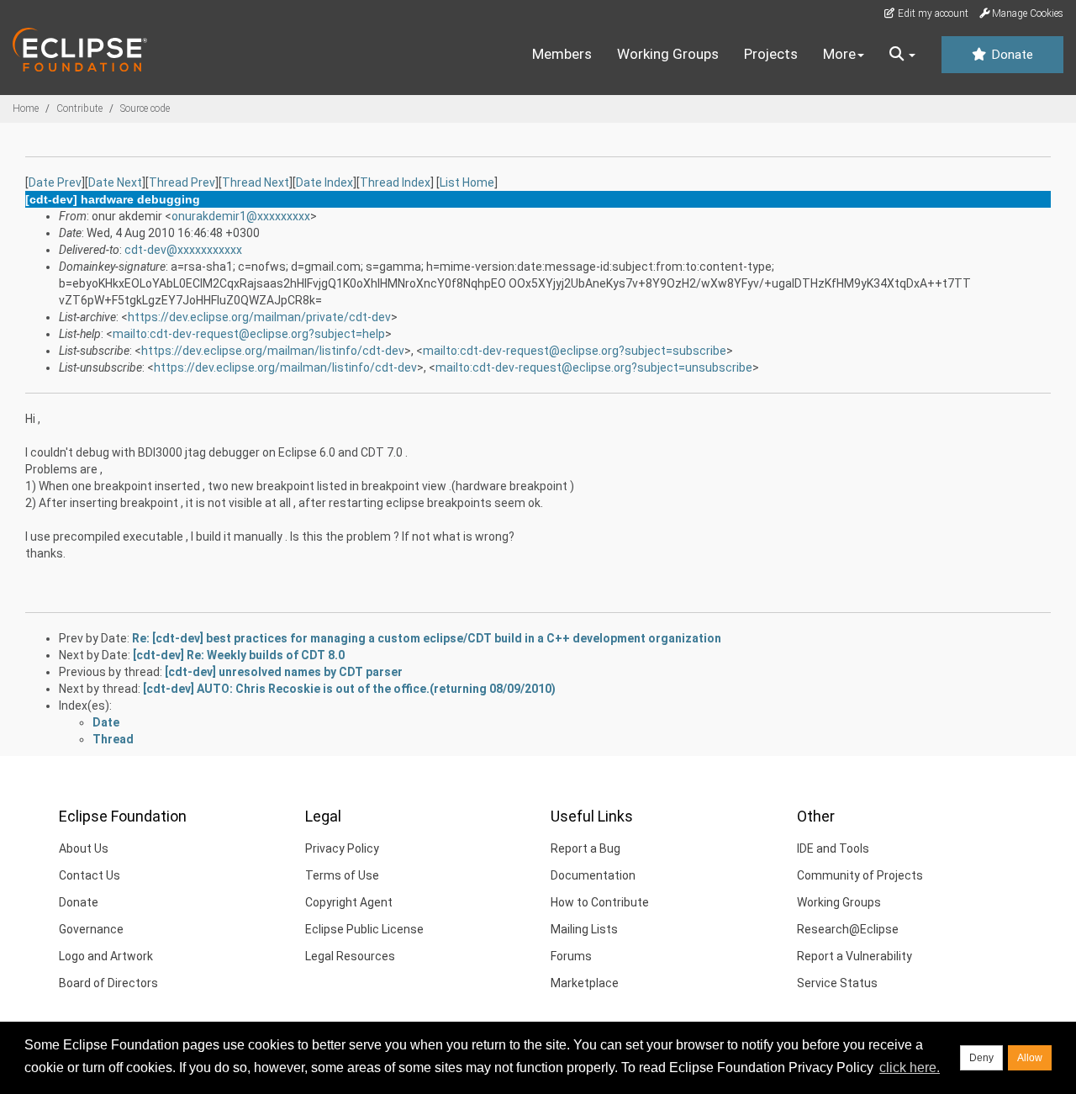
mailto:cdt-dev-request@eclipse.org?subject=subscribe (574, 350)
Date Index (324, 182)
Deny (981, 1058)
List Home (467, 182)
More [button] (839, 53)
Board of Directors (108, 983)
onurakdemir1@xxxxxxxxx (240, 216)
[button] (902, 54)
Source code (145, 108)
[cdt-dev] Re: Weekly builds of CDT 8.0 (239, 655)
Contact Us (89, 875)
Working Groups (668, 53)
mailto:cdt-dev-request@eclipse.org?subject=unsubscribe (593, 367)
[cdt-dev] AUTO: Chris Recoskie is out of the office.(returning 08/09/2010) (349, 688)
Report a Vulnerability (854, 956)
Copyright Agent (349, 902)
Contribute (79, 108)
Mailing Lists (584, 929)
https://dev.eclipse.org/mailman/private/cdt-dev (259, 317)
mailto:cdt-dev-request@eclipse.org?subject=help (249, 334)
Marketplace (585, 983)
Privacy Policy (342, 848)
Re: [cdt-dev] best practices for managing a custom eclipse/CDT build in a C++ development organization (426, 638)
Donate (1010, 54)
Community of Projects (860, 875)
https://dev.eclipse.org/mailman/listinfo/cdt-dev (272, 350)
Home (26, 108)
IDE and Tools (833, 848)
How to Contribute (600, 902)
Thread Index (395, 182)
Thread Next (255, 182)
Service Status (837, 983)
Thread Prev (182, 182)
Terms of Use (342, 875)
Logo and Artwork (106, 956)
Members (562, 53)
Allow (1029, 1058)
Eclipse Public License (364, 929)
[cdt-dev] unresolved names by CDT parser (284, 672)
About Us (83, 848)
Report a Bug (585, 848)
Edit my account (931, 13)
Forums (571, 956)
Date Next (115, 182)
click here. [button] (909, 1067)
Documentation (593, 875)
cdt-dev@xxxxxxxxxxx (183, 249)
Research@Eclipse (848, 929)
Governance (91, 929)
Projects (771, 53)
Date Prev (55, 182)
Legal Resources (350, 956)
